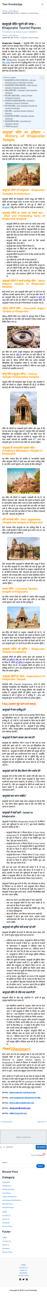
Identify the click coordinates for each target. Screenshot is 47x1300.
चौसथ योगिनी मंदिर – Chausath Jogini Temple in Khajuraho (21, 91)
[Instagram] (27, 1279)
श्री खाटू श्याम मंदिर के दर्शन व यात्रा (20, 1108)
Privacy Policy (7, 1226)
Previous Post (6, 1122)
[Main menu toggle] (42, 4)
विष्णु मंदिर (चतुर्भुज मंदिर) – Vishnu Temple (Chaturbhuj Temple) (18, 96)
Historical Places (8, 1189)
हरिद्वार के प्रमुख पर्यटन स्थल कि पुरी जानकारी (23, 1093)
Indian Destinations (9, 1197)
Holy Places (6, 1193)
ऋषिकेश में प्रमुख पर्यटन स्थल (18, 1113)
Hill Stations (6, 1186)
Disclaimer (6, 1223)
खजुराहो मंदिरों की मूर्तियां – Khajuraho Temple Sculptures (19, 117)
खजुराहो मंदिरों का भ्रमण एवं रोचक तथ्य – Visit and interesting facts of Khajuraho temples (20, 81)
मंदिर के (19, 354)
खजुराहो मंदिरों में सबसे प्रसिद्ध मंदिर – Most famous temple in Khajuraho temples (21, 86)
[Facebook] (20, 1279)
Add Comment (41, 1147)
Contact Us (6, 1216)
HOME (4, 1212)
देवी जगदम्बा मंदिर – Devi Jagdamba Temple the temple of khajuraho (21, 107)
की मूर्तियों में (11, 659)
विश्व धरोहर (6, 62)
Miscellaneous (7, 1204)
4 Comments (7, 32)
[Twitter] (23, 1279)
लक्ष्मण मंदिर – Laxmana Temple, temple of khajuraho (19, 112)
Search (4, 1162)
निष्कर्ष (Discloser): (12, 126)
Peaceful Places (8, 1207)
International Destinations (11, 1200)
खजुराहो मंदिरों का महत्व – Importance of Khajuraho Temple (18, 122)
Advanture (6, 1182)
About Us (5, 1219)
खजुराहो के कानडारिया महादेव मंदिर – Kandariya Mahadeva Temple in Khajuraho (19, 102)
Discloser (20, 1049)
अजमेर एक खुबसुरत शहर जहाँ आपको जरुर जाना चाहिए (25, 1098)
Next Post (42, 1122)
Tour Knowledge (12, 4)
